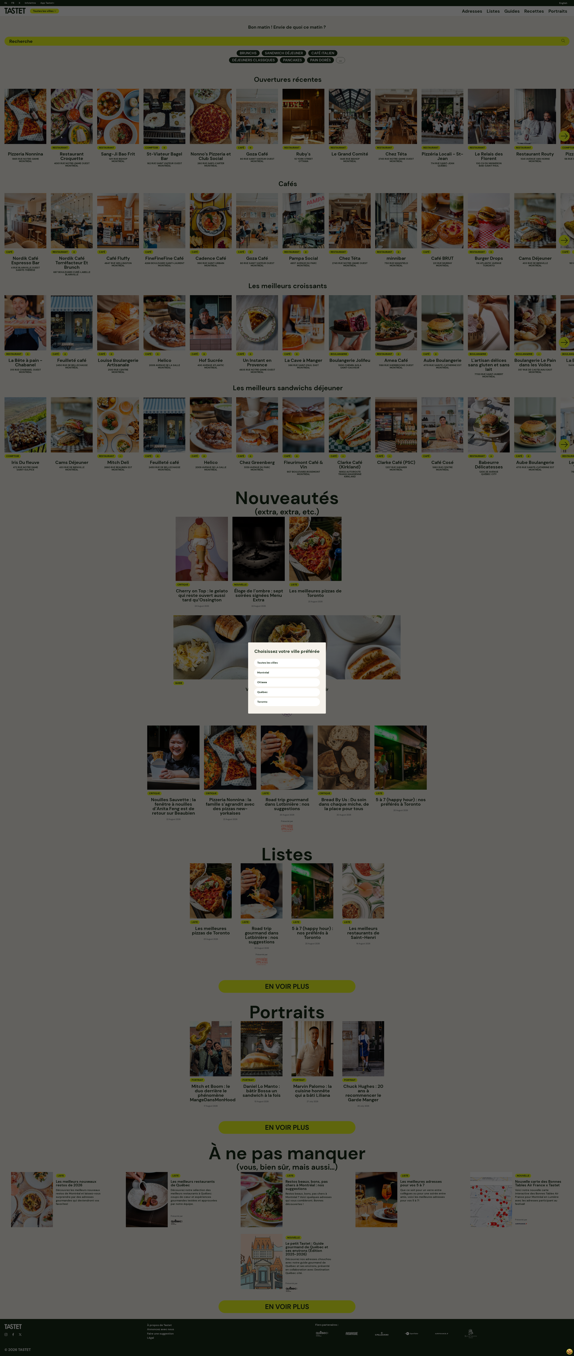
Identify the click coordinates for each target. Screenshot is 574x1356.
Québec (262, 692)
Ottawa (262, 682)
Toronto (262, 702)
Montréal (263, 672)
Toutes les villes (267, 662)
